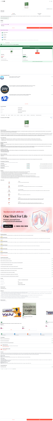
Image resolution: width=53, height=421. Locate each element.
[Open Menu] (1, 1)
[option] (3, 115)
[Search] (50, 1)
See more (1, 246)
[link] (3, 1)
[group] (26, 5)
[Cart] (51, 1)
